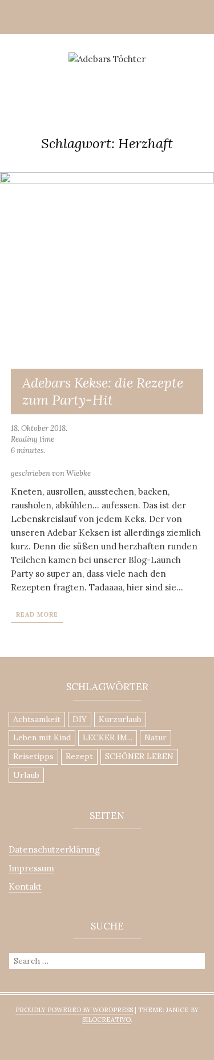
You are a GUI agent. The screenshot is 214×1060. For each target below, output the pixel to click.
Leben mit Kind (42, 737)
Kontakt (25, 886)
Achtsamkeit (36, 719)
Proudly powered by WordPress (74, 1010)
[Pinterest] (90, 76)
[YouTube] (124, 76)
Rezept (79, 756)
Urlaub (26, 775)
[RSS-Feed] (141, 76)
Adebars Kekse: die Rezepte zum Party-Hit (102, 391)
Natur (155, 737)
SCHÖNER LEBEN (139, 756)
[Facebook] (107, 76)
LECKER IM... (107, 737)
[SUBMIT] (197, 960)
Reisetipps (33, 756)
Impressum (31, 868)
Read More (37, 614)
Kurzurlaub (120, 719)
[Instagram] (73, 76)
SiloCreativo (106, 1020)
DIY (79, 719)
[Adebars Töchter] (107, 58)
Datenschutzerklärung (54, 849)
